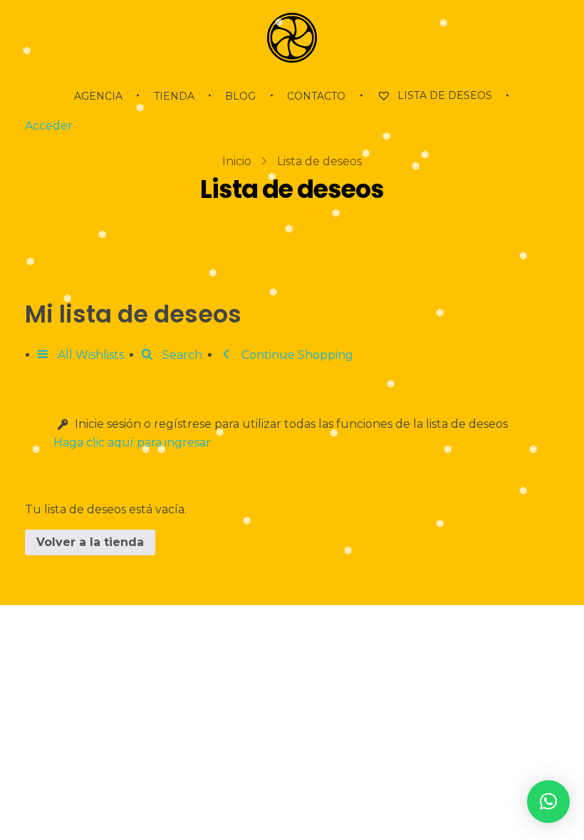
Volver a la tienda (90, 542)
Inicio (236, 161)
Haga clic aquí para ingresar (132, 442)
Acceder (49, 125)
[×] (548, 801)
